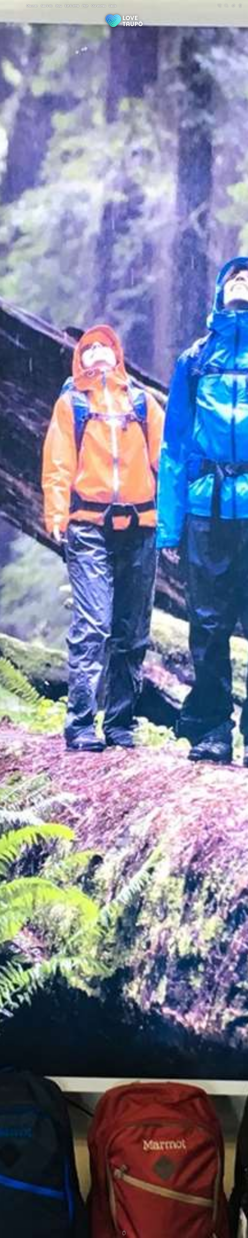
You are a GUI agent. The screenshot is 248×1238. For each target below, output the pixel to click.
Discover (32, 5)
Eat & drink (72, 5)
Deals (112, 5)
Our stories (99, 5)
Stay (59, 5)
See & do (46, 5)
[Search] (226, 5)
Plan (85, 5)
